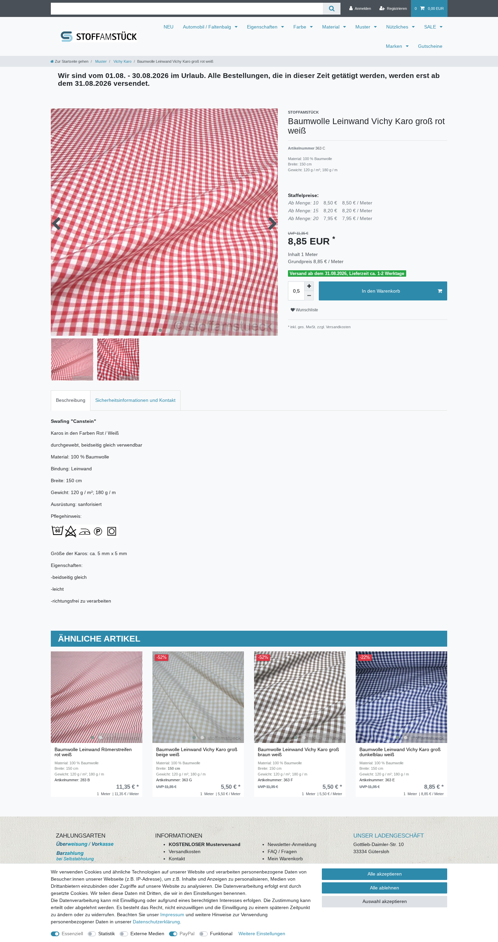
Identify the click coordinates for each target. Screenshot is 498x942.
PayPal (187, 933)
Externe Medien (147, 933)
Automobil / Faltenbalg (207, 27)
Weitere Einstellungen (261, 933)
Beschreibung (70, 400)
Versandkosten (185, 851)
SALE (430, 27)
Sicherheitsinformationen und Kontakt (135, 400)
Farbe (300, 27)
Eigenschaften (263, 27)
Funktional (221, 933)
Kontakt (177, 858)
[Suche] (331, 9)
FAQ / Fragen (282, 851)
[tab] (70, 400)
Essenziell (72, 933)
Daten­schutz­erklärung (156, 921)
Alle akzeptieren (385, 874)
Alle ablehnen (384, 887)
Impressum (172, 914)
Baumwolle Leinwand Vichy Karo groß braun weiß (298, 752)
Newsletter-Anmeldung (292, 844)
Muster (363, 27)
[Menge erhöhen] (309, 286)
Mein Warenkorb (285, 858)
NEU (168, 27)
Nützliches (398, 27)
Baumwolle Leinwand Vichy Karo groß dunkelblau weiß (400, 752)
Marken (394, 46)
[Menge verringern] (309, 295)
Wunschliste (306, 310)
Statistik (106, 933)
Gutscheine (430, 46)
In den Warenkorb (381, 291)
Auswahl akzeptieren (384, 901)
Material (331, 27)
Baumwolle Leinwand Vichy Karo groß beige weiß (196, 752)
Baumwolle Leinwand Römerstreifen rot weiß (93, 752)
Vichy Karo (121, 61)
